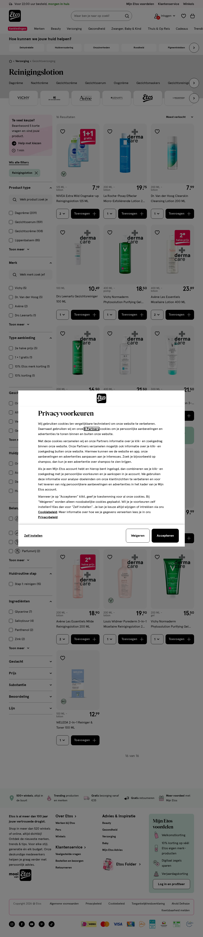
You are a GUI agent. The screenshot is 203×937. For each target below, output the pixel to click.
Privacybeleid (47, 517)
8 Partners (91, 428)
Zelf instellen (33, 535)
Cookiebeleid (47, 512)
